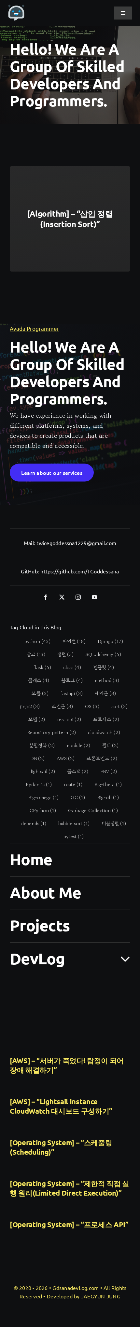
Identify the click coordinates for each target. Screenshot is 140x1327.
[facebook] (45, 597)
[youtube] (94, 597)
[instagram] (78, 597)
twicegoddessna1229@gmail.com (76, 543)
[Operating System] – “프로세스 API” (69, 1224)
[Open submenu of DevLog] (121, 958)
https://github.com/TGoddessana (79, 571)
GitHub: (30, 571)
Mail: (30, 543)
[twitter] (61, 597)
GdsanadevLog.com (75, 1287)
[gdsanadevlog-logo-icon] (16, 7)
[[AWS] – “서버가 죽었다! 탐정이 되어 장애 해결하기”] (70, 1013)
